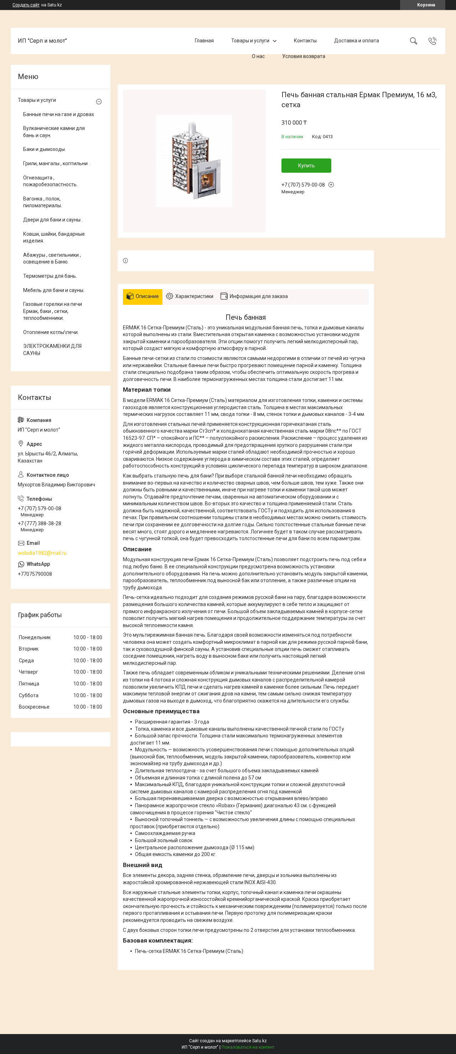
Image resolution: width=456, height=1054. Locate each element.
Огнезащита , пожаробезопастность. (50, 181)
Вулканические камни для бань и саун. (54, 131)
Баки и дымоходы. (44, 149)
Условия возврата (303, 56)
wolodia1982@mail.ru (42, 553)
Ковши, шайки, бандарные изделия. (54, 237)
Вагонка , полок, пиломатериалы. (42, 202)
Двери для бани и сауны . (53, 220)
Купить (306, 165)
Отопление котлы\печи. (51, 332)
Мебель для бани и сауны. (53, 290)
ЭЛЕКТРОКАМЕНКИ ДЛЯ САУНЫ (52, 349)
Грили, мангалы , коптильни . (56, 163)
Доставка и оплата (356, 40)
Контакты (305, 40)
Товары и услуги (250, 40)
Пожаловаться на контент (248, 1047)
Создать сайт (26, 4)
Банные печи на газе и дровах (58, 114)
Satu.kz (259, 1040)
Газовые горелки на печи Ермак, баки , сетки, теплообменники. (52, 311)
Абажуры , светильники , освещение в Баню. (52, 258)
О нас (258, 56)
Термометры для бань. (50, 276)
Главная (204, 40)
